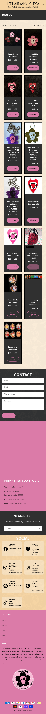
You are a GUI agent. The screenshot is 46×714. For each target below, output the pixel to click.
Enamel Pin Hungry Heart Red (33, 103)
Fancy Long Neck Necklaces (33, 302)
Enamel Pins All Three (13, 55)
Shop (3, 635)
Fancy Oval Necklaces (12, 348)
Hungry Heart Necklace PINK (13, 254)
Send (8, 415)
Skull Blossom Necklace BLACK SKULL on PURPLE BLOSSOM (13, 206)
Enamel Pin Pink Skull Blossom (33, 56)
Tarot (3, 630)
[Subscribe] (39, 528)
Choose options (13, 313)
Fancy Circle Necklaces (13, 301)
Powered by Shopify (27, 710)
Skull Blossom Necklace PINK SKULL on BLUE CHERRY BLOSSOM (13, 152)
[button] (3, 4)
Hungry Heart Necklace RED (33, 202)
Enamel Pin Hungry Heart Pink (12, 103)
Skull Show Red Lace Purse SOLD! (33, 255)
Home (4, 620)
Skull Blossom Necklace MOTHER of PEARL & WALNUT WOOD (33, 153)
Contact (4, 625)
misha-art (20, 710)
